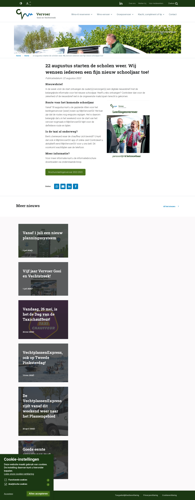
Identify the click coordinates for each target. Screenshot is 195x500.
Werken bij (142, 3)
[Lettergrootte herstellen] (27, 3)
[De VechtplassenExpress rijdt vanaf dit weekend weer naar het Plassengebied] (43, 411)
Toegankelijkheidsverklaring (127, 495)
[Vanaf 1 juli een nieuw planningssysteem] (43, 241)
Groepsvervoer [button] (124, 14)
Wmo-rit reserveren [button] (80, 14)
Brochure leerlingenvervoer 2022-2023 (65, 172)
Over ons (132, 3)
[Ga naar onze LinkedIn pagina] (120, 3)
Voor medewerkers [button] (156, 3)
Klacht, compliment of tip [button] (150, 14)
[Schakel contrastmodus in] (20, 3)
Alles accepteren (38, 493)
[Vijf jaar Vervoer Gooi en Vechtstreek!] (43, 279)
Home (18, 56)
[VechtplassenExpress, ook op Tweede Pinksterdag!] (43, 363)
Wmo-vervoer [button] (103, 14)
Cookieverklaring (169, 495)
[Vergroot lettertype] (30, 2)
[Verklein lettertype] (30, 4)
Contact (173, 14)
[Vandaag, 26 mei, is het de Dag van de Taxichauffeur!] (43, 319)
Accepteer (8, 494)
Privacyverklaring (150, 495)
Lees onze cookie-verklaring (19, 474)
